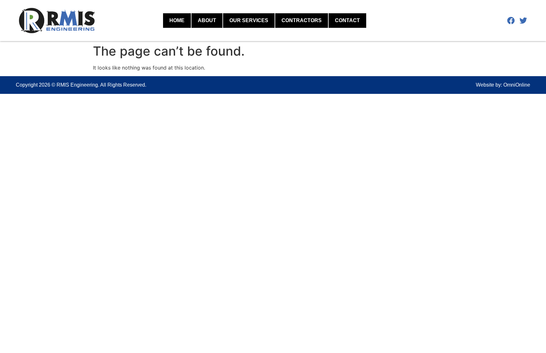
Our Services (248, 20)
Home (177, 20)
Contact (347, 20)
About (207, 20)
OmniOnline (516, 85)
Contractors (302, 20)
